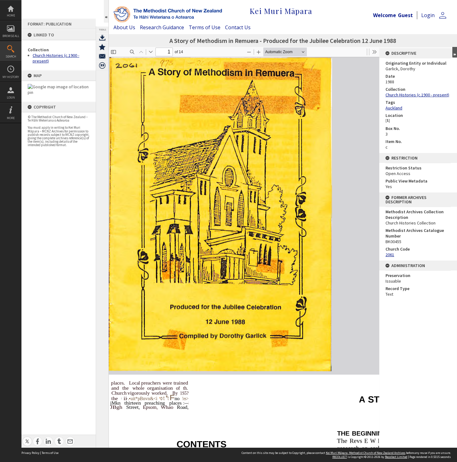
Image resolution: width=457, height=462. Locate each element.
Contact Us (238, 27)
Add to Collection (102, 47)
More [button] (11, 118)
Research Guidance (162, 27)
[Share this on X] (27, 438)
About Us (124, 27)
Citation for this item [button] (102, 65)
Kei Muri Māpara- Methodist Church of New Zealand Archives (365, 453)
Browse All (10, 36)
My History (10, 77)
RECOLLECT (339, 457)
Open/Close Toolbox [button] (106, 11)
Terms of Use (204, 27)
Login (11, 97)
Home (11, 15)
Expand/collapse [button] (454, 52)
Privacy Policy (30, 453)
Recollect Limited (396, 457)
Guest (405, 15)
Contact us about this (102, 56)
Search (11, 56)
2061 (389, 254)
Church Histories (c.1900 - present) (417, 95)
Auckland (393, 108)
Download (102, 37)
